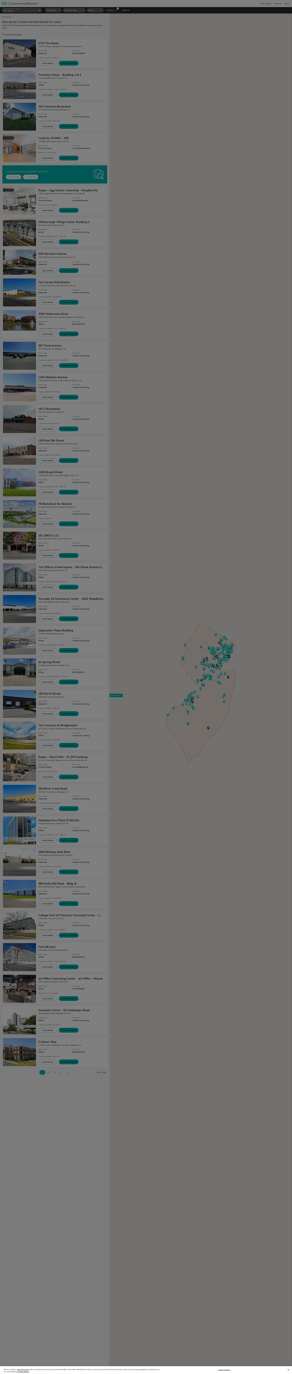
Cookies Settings (224, 1370)
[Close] (288, 1369)
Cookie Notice (23, 1372)
